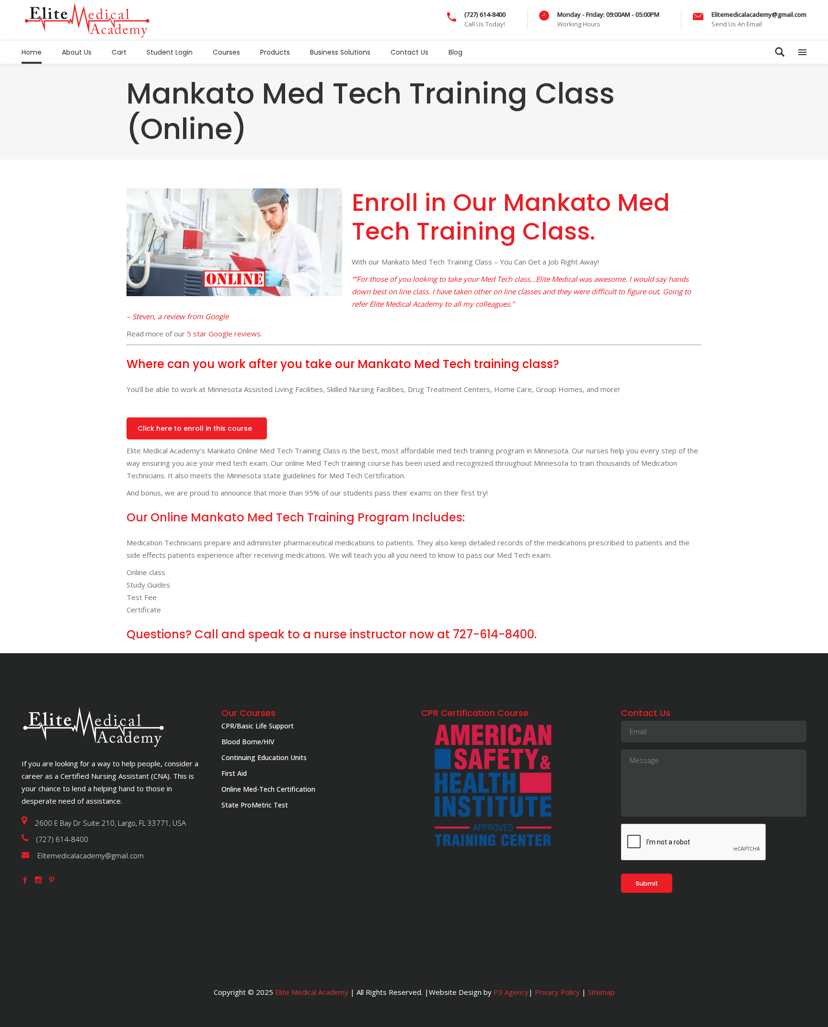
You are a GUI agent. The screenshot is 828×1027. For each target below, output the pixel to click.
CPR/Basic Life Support (257, 725)
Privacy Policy (557, 992)
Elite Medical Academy (311, 992)
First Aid (234, 773)
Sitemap (600, 992)
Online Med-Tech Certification (268, 789)
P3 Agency (511, 992)
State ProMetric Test (254, 804)
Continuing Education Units (264, 757)
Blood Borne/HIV (248, 741)
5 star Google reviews (224, 333)
